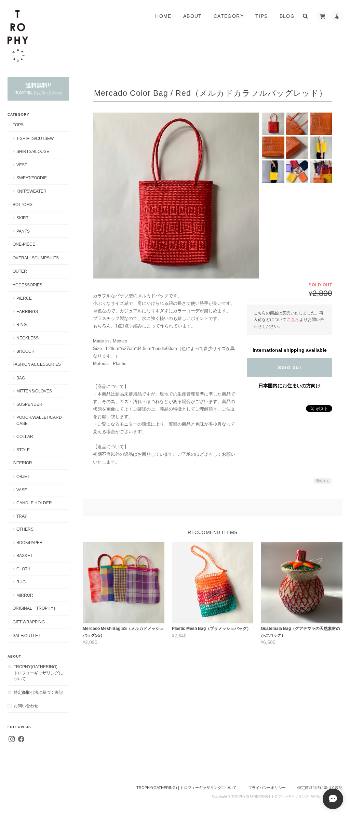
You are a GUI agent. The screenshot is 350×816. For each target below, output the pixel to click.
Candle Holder (34, 503)
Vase (21, 490)
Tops (18, 124)
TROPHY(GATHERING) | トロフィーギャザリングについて (38, 672)
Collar (24, 436)
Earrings (27, 311)
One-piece (24, 244)
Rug (21, 582)
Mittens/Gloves (34, 391)
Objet (22, 476)
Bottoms (22, 204)
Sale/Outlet (26, 635)
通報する (322, 481)
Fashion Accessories (37, 364)
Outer (20, 271)
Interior (22, 463)
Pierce (24, 298)
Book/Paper (29, 542)
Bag (20, 378)
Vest (21, 165)
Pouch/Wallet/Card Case (39, 420)
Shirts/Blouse (32, 151)
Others (24, 529)
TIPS (261, 16)
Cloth (23, 569)
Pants (23, 231)
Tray (21, 516)
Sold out (289, 367)
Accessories (27, 285)
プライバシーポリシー (267, 788)
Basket (24, 555)
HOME (163, 16)
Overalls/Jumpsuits (36, 258)
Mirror (24, 595)
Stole (23, 450)
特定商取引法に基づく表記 (38, 692)
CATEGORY (229, 16)
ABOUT (192, 16)
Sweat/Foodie (31, 178)
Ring (21, 324)
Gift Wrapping (29, 622)
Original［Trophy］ (35, 608)
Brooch (25, 351)
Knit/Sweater (31, 191)
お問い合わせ (26, 705)
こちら (293, 319)
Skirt (22, 218)
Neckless (27, 338)
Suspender (29, 404)
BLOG (287, 16)
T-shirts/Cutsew (35, 138)
